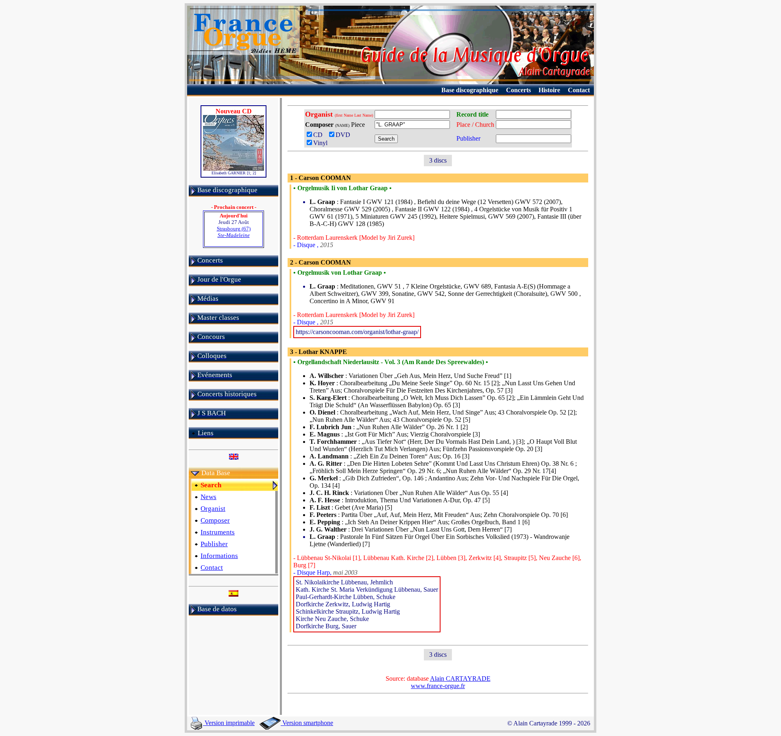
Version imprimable (229, 722)
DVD (344, 134)
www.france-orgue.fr (438, 685)
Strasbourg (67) (234, 232)
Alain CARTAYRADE (460, 678)
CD (319, 134)
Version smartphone (307, 722)
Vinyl (320, 142)
